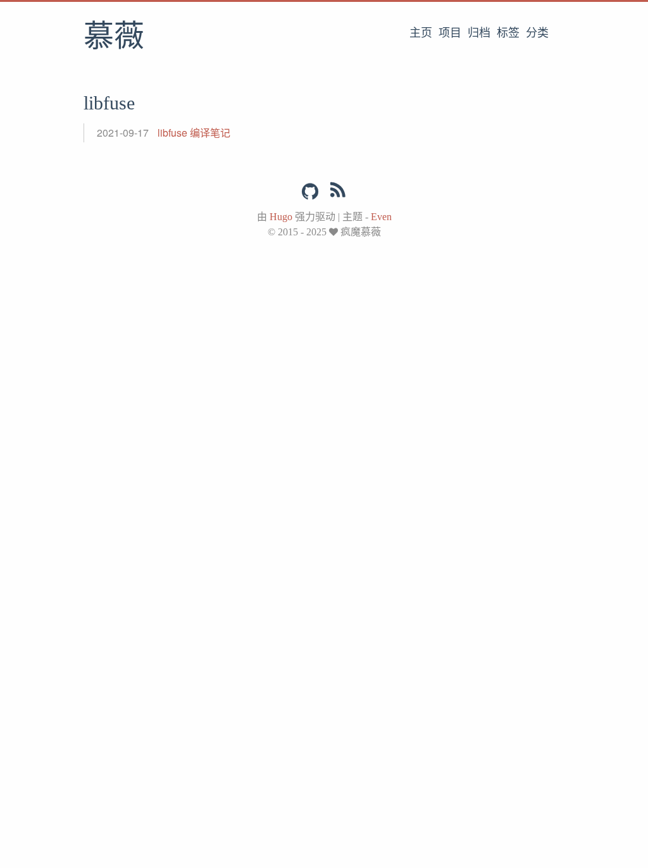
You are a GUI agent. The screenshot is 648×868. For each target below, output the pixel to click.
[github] (310, 191)
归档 (479, 33)
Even (381, 216)
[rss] (337, 192)
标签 (508, 33)
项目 (450, 33)
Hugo (281, 216)
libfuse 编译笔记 (194, 132)
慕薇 (114, 37)
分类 (537, 33)
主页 (420, 33)
